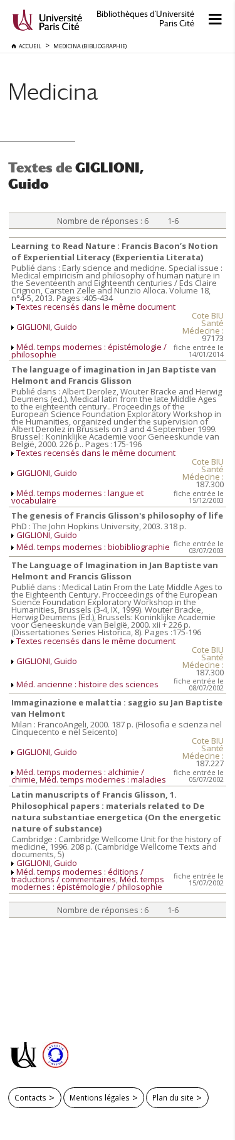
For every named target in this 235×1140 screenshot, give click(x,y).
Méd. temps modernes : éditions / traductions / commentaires (77, 875)
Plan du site (173, 1097)
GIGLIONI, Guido (46, 326)
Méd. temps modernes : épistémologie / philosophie (89, 350)
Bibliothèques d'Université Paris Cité (145, 18)
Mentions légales (100, 1097)
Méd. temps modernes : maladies (102, 779)
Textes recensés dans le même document (95, 306)
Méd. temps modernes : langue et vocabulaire (77, 496)
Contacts (30, 1097)
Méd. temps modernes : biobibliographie (93, 546)
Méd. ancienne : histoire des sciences (87, 684)
